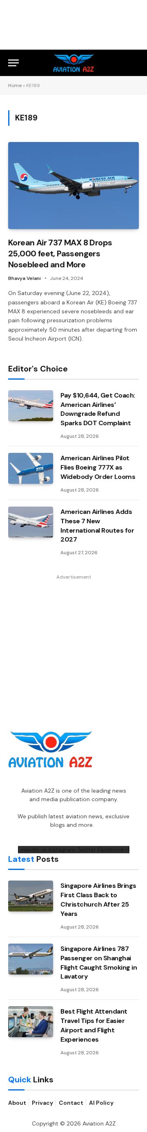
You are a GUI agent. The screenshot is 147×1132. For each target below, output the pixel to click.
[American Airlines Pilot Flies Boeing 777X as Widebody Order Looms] (30, 468)
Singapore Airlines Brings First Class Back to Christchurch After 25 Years (98, 899)
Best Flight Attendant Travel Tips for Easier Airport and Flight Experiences (93, 1025)
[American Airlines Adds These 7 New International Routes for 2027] (30, 522)
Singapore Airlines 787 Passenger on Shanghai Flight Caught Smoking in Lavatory (98, 962)
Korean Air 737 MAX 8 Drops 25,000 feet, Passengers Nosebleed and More (60, 253)
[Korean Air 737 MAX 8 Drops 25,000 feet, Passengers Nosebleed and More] (73, 185)
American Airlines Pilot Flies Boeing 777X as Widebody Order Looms (97, 467)
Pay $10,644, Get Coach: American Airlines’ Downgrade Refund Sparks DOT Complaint (97, 409)
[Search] (135, 63)
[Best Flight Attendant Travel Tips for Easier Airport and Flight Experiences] (30, 1021)
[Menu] (13, 63)
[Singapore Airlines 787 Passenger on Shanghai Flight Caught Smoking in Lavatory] (30, 959)
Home (15, 85)
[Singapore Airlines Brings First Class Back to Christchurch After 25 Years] (30, 896)
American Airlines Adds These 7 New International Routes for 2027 (97, 525)
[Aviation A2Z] (73, 63)
